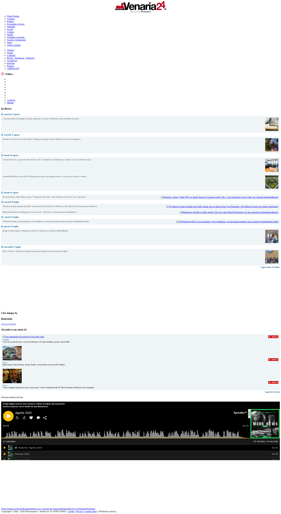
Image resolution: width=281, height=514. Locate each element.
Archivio (11, 100)
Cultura (10, 32)
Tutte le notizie (14, 45)
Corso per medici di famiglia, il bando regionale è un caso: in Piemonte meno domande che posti (41, 119)
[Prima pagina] (2, 74)
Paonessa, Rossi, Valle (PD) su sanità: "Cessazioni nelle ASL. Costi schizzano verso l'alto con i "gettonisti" (44, 197)
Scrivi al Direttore (78, 509)
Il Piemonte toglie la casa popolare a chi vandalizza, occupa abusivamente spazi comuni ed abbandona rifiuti (46, 221)
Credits (71, 511)
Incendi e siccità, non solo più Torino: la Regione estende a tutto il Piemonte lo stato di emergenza (41, 139)
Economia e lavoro (15, 24)
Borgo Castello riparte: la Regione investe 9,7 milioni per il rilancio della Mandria (35, 231)
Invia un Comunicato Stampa (46, 509)
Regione (11, 63)
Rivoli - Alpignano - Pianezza (20, 58)
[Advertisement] (23, 289)
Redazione (27, 509)
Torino (10, 53)
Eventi (10, 29)
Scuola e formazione (16, 40)
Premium (91, 509)
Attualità (11, 26)
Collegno (11, 55)
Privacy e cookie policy (87, 511)
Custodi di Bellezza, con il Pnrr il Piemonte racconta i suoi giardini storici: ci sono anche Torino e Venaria (44, 176)
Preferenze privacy (107, 511)
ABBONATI (13, 68)
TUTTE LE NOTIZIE (8, 324)
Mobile (10, 103)
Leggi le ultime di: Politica (270, 267)
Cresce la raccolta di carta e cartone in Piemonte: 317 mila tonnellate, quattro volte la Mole (36, 342)
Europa (10, 66)
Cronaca (11, 19)
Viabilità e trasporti (15, 37)
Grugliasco (12, 60)
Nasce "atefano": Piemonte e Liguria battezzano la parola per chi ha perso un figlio (35, 251)
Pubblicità (64, 509)
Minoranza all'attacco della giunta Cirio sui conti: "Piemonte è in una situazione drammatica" (40, 212)
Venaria (10, 50)
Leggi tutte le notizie (272, 392)
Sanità (10, 34)
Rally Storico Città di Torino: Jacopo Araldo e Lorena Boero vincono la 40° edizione (34, 365)
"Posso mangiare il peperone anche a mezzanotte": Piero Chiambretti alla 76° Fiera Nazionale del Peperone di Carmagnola (48, 388)
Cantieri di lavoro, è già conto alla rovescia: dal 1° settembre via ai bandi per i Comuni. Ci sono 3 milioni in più (47, 160)
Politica (10, 21)
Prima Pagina (13, 16)
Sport (9, 42)
